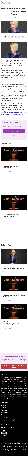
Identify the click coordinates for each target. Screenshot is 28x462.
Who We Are (5, 405)
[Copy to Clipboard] (19, 37)
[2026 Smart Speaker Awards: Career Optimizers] (14, 283)
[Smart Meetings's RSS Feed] (16, 427)
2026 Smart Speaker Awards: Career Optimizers (14, 295)
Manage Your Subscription (8, 420)
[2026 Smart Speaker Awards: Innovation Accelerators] (14, 311)
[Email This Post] (16, 37)
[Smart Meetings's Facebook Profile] (5, 427)
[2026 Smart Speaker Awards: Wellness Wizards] (14, 202)
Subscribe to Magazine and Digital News (14, 366)
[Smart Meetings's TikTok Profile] (14, 427)
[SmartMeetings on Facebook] (5, 37)
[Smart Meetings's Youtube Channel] (10, 427)
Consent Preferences (5, 453)
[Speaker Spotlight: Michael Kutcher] (14, 256)
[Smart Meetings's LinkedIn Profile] (2, 427)
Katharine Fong (11, 17)
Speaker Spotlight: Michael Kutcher (13, 268)
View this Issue (14, 136)
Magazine (4, 410)
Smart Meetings (5, 2)
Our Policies (4, 417)
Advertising (4, 412)
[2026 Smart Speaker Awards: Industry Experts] (14, 154)
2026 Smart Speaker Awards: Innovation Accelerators (11, 324)
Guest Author (6, 272)
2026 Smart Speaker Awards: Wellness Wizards (11, 215)
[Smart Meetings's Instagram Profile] (7, 427)
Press (2, 415)
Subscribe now (14, 131)
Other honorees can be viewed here (12, 112)
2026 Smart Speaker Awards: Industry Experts (11, 166)
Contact (3, 408)
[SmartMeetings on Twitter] (9, 37)
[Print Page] (22, 37)
